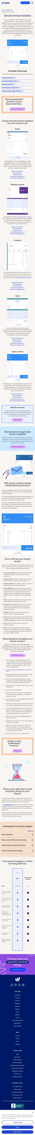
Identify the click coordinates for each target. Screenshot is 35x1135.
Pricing (17, 1017)
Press (17, 1041)
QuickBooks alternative (17, 1071)
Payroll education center (17, 1068)
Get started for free (17, 447)
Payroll (17, 1012)
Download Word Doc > (17, 171)
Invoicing (17, 997)
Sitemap (17, 1044)
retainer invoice (21, 217)
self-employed (8, 804)
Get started (17, 420)
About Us (17, 1035)
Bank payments (17, 1023)
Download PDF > (17, 174)
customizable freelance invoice (22, 277)
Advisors (17, 1014)
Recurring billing (17, 1026)
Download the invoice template (15, 670)
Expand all (30, 831)
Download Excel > (17, 173)
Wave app (17, 1003)
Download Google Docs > (17, 176)
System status (17, 1089)
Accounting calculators (17, 1092)
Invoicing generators (18, 1095)
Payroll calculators (17, 1097)
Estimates (17, 1000)
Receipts (17, 1006)
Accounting (17, 995)
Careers (17, 1038)
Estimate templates (17, 1062)
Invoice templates (7, 10)
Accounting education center (17, 1065)
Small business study (17, 1076)
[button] (32, 1112)
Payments (17, 1009)
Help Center (18, 1057)
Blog (17, 1054)
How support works (17, 1086)
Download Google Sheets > (17, 178)
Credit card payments (17, 1020)
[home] (6, 3)
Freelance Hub (17, 1073)
